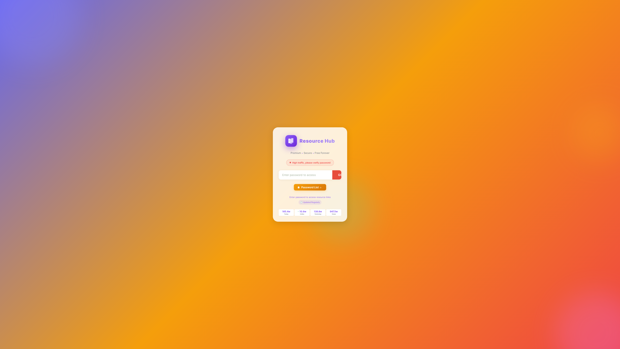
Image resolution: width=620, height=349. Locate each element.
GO (340, 175)
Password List (310, 187)
